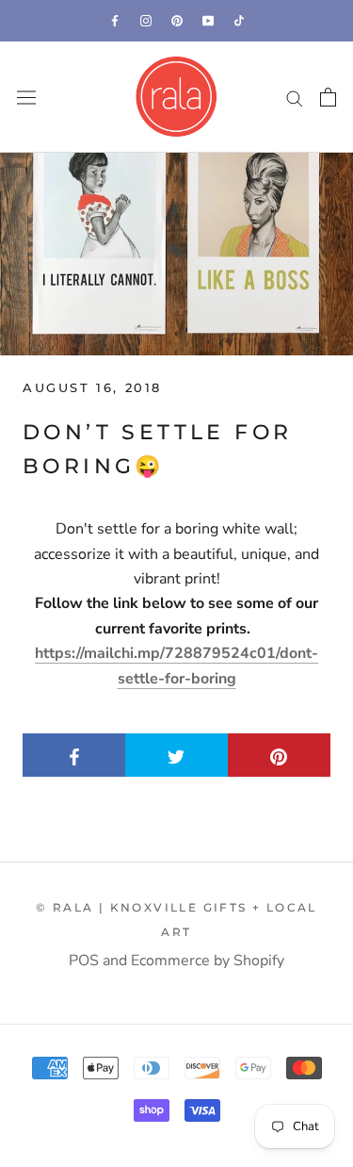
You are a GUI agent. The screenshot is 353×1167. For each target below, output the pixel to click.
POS (84, 960)
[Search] (294, 97)
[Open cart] (328, 97)
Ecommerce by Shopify (207, 960)
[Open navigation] (26, 98)
